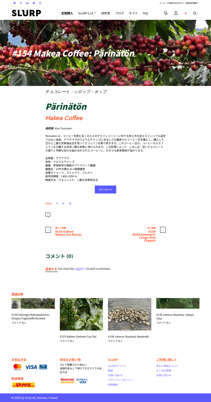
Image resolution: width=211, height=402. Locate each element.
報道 (110, 370)
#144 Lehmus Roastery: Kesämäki (128, 336)
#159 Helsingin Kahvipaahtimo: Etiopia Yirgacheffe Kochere (31, 316)
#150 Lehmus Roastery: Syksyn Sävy (175, 316)
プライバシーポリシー (120, 380)
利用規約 (113, 384)
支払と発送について (167, 365)
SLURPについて (117, 365)
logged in (80, 268)
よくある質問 (163, 370)
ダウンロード (105, 189)
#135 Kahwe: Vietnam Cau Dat (78, 336)
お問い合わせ (115, 375)
